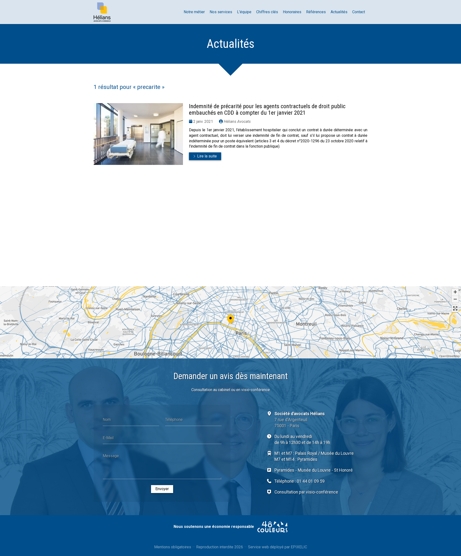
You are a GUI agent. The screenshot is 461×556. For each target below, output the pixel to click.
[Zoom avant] (455, 292)
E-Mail (108, 437)
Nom (107, 419)
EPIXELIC (299, 547)
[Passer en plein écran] (455, 308)
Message (111, 456)
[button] (230, 318)
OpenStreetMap (449, 356)
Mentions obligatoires (172, 547)
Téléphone (174, 419)
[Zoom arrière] (455, 299)
